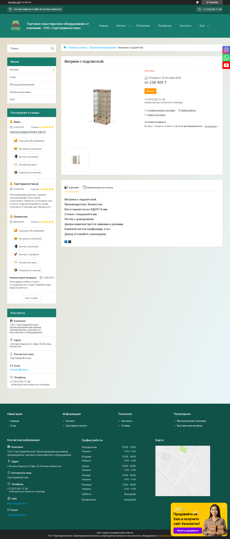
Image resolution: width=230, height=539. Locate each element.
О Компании (143, 25)
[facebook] (65, 242)
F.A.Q (12, 99)
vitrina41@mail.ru (19, 369)
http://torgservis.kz (17, 503)
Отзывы (125, 425)
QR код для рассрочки (22, 84)
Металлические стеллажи (191, 421)
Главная (103, 25)
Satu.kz (129, 533)
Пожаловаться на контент (169, 536)
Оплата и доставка (20, 92)
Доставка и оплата (76, 425)
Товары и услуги (77, 47)
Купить (150, 91)
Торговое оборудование (102, 47)
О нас (13, 77)
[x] (69, 242)
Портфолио (165, 25)
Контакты (185, 25)
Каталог (121, 25)
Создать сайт (14, 2)
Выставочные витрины (189, 425)
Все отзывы (31, 298)
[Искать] (52, 48)
